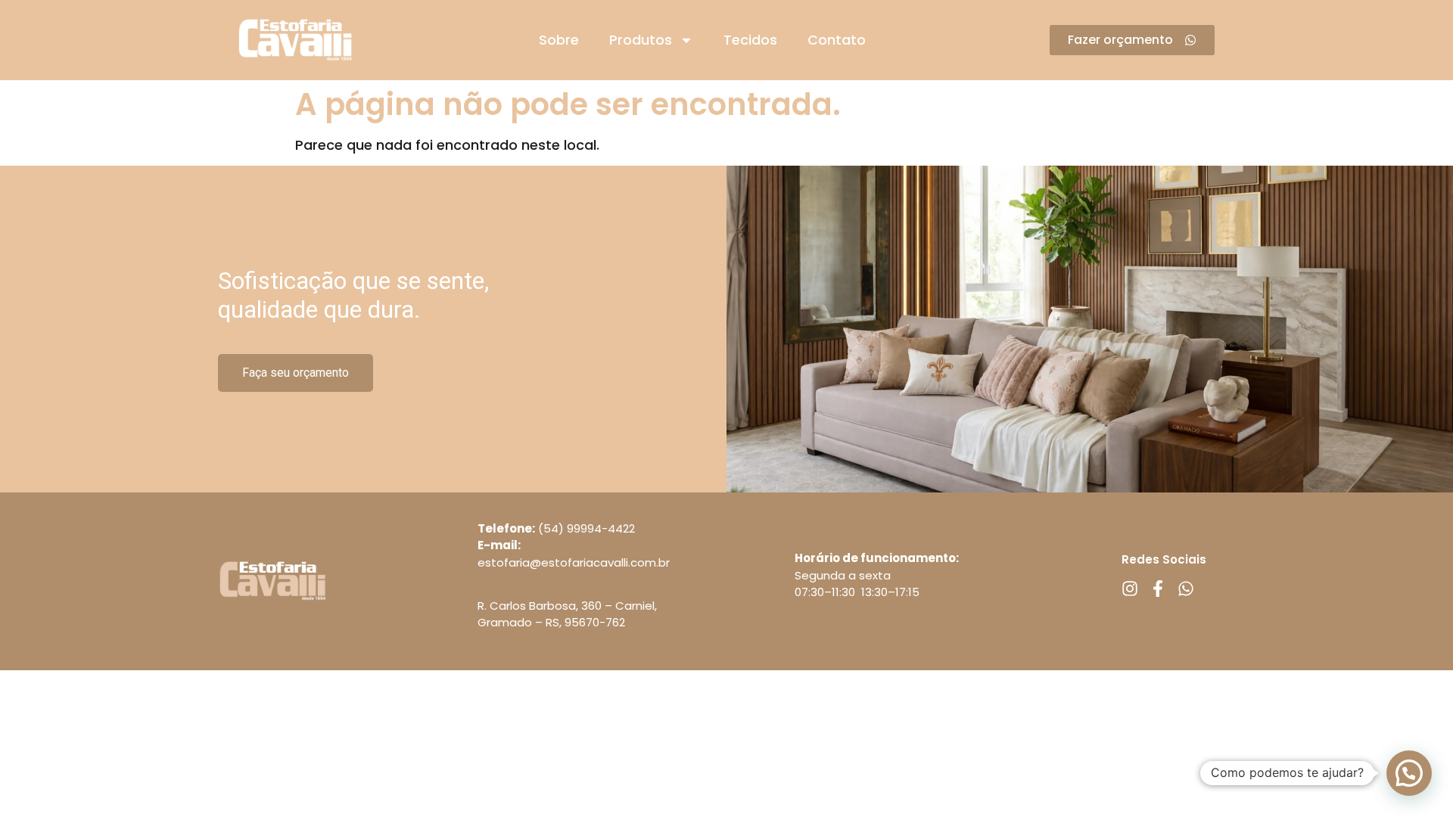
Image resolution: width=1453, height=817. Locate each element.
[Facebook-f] (1158, 588)
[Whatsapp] (1186, 588)
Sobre (559, 39)
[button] (1409, 773)
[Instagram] (1130, 588)
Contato (836, 39)
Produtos (640, 39)
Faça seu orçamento (295, 372)
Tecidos (750, 39)
